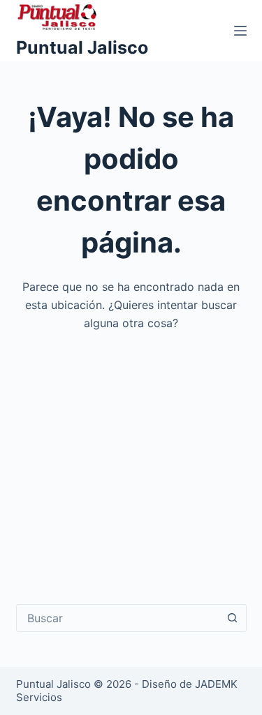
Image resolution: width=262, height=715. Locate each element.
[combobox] (118, 618)
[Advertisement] (131, 458)
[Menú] (240, 30)
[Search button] (232, 618)
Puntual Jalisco (82, 47)
